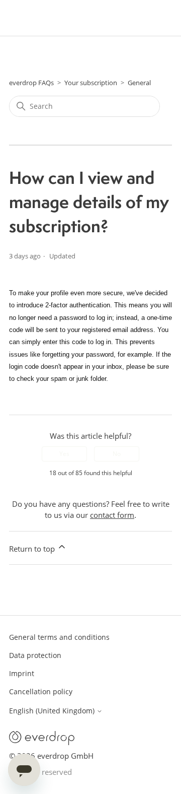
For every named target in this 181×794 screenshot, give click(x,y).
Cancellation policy (40, 691)
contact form (112, 515)
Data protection (35, 655)
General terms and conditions (59, 637)
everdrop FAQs (31, 82)
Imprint (21, 673)
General (139, 82)
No (117, 453)
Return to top (33, 549)
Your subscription (90, 82)
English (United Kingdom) (53, 711)
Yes (64, 453)
